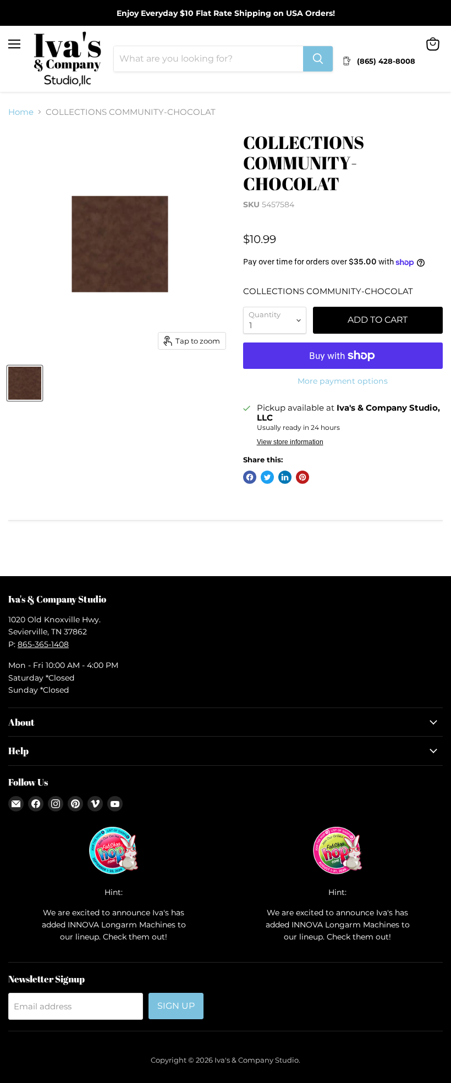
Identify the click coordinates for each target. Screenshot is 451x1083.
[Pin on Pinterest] (302, 477)
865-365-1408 (43, 644)
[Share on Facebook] (249, 477)
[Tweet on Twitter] (267, 477)
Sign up (176, 1006)
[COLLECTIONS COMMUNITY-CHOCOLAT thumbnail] (24, 383)
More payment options (343, 381)
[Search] (318, 58)
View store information (290, 442)
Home (21, 112)
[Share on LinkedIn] (285, 477)
